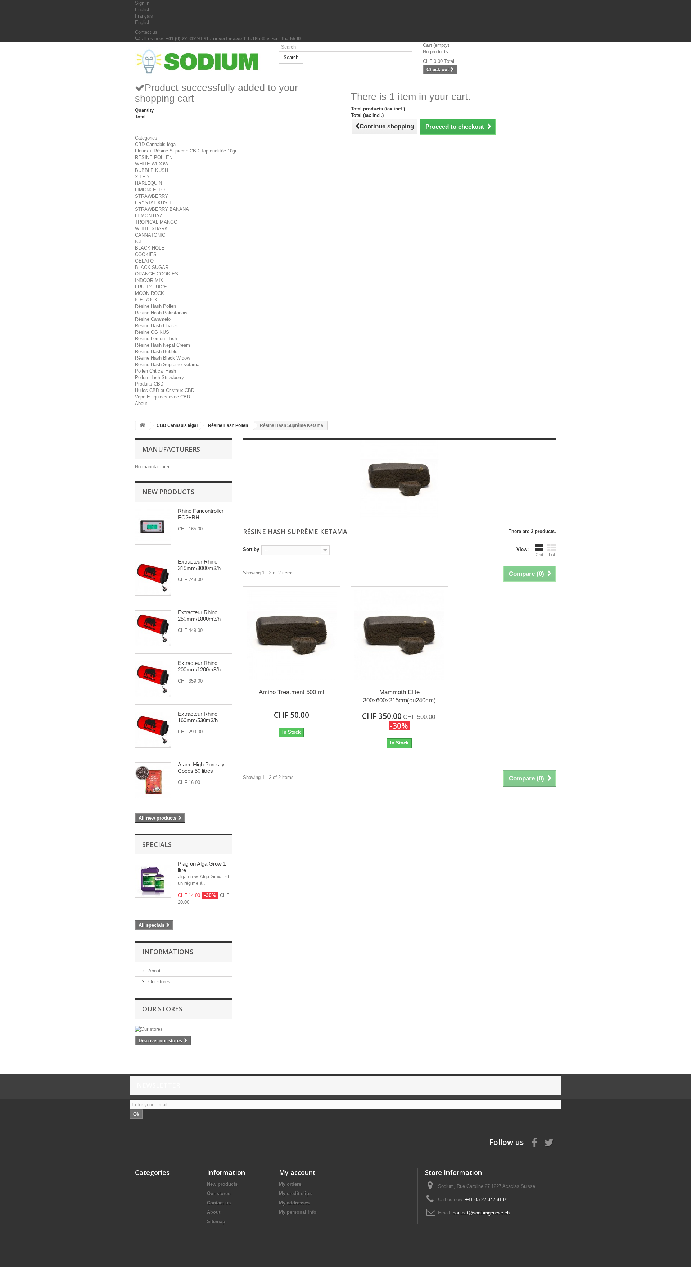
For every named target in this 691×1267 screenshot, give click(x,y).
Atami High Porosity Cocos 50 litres (201, 767)
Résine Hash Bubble (156, 351)
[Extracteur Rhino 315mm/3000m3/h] (153, 578)
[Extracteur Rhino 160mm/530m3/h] (153, 730)
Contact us (146, 32)
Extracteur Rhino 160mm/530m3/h (198, 717)
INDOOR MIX (149, 280)
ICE (139, 241)
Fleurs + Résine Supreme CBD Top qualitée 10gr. (186, 151)
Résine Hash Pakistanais (161, 312)
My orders (290, 1184)
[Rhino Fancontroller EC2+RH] (153, 527)
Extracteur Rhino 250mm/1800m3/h (199, 615)
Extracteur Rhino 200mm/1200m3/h (199, 666)
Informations (167, 951)
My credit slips (295, 1193)
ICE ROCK (146, 299)
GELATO (144, 261)
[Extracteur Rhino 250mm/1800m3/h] (153, 628)
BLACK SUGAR (151, 267)
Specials (157, 844)
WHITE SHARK (151, 228)
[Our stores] (183, 1029)
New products (168, 491)
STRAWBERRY (151, 196)
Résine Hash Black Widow (162, 358)
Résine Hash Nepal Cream (162, 345)
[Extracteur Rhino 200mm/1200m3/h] (153, 679)
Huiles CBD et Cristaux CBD (164, 390)
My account (297, 1172)
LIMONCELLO (150, 189)
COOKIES (146, 254)
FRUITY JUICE (151, 287)
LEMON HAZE (150, 215)
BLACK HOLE (149, 248)
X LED (142, 176)
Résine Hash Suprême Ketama (167, 364)
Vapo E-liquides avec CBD (162, 397)
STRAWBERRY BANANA (162, 209)
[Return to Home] (142, 425)
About (141, 403)
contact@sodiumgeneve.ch (481, 1213)
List (552, 554)
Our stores (158, 981)
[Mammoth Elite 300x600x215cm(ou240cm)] (399, 635)
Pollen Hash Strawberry (159, 377)
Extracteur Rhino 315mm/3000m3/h (199, 565)
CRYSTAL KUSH (153, 202)
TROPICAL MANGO (156, 222)
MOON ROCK (149, 293)
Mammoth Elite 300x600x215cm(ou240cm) (399, 696)
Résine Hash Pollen (155, 306)
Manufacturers (171, 449)
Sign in (142, 3)
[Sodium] (201, 61)
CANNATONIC (150, 235)
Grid (539, 554)
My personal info (297, 1212)
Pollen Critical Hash (155, 371)
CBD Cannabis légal (156, 144)
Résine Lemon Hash (156, 338)
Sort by (251, 549)
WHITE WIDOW (151, 164)
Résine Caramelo (153, 319)
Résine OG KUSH (153, 332)
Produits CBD (149, 384)
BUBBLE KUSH (151, 170)
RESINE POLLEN (153, 157)
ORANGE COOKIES (156, 274)
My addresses (294, 1203)
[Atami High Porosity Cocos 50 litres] (153, 780)
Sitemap (216, 1221)
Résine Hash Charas (156, 325)
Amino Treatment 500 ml (291, 692)
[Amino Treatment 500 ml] (292, 635)
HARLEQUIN (148, 183)
